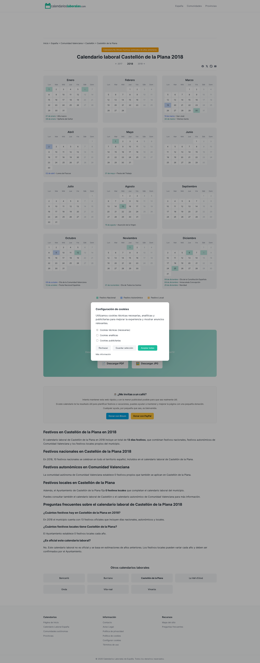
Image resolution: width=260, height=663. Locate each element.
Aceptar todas (147, 348)
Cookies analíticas (109, 335)
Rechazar (103, 348)
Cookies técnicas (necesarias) (115, 330)
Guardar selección (124, 348)
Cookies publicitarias (110, 340)
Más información (103, 354)
